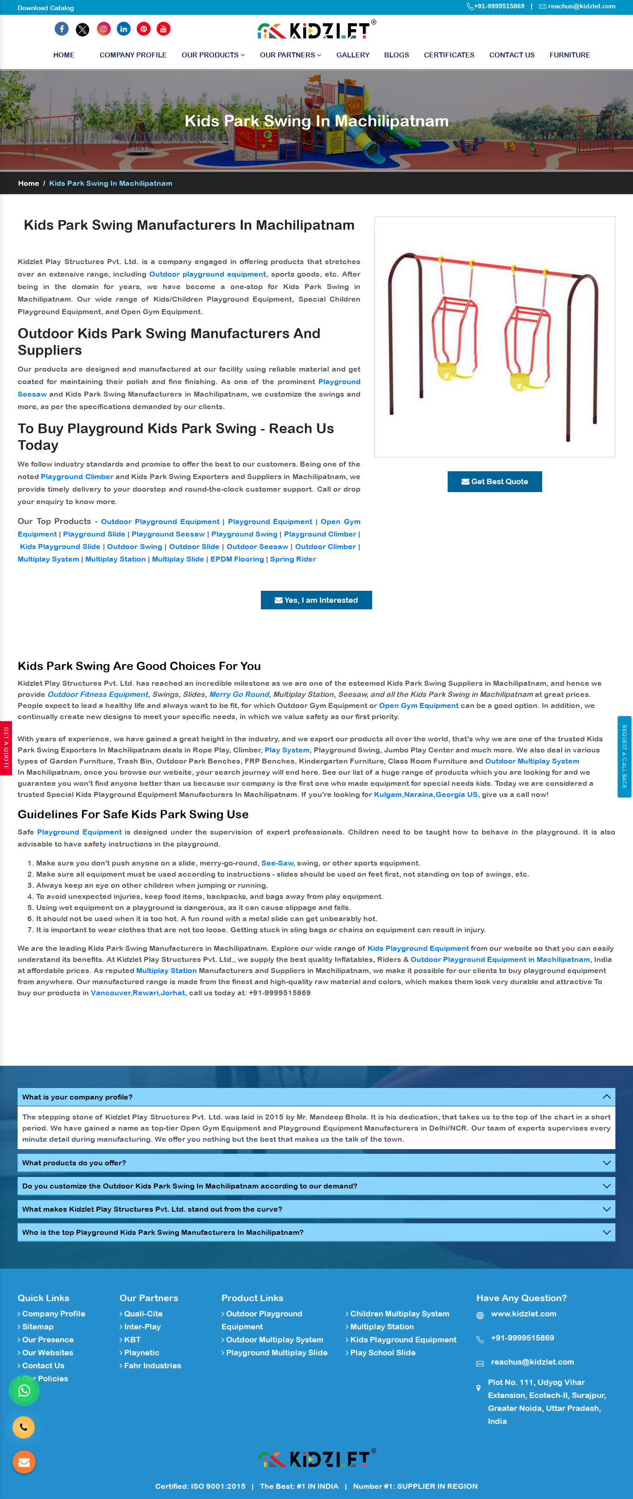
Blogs (396, 55)
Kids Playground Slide (60, 546)
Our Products (211, 55)
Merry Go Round (239, 694)
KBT (131, 1339)
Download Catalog (46, 8)
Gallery (352, 55)
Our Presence (47, 1339)
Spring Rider (293, 559)
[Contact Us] (24, 1421)
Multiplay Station (115, 559)
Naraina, (420, 794)
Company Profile (133, 55)
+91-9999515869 (499, 6)
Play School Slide (382, 1352)
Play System (287, 750)
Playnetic (140, 1352)
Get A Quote (6, 748)
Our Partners (288, 55)
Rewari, (147, 992)
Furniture (570, 55)
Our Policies (44, 1378)
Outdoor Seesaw (258, 546)
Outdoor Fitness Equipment (97, 694)
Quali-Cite (142, 1313)
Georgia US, (458, 794)
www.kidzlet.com (524, 1313)
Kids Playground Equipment (418, 948)
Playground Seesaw (168, 534)
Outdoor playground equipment (207, 274)
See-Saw (277, 863)
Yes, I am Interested (320, 600)
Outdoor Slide (194, 546)
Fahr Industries (151, 1365)
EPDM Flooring (237, 559)
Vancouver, (112, 992)
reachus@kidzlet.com (581, 6)
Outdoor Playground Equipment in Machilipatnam (500, 959)
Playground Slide (94, 534)
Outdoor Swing (134, 546)
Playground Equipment (270, 521)
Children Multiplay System (398, 1313)
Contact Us (512, 55)
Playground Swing (244, 534)
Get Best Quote (498, 481)
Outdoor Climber (325, 546)
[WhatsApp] (24, 1390)
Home (64, 55)
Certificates (449, 55)
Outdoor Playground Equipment (160, 521)
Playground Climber (77, 476)
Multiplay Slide (178, 559)
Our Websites (46, 1352)
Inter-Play (141, 1326)
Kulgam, (389, 794)
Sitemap (37, 1326)
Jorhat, (174, 992)
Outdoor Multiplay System (532, 761)
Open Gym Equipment (419, 705)
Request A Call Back (624, 757)
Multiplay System (48, 559)
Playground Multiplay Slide (276, 1352)
